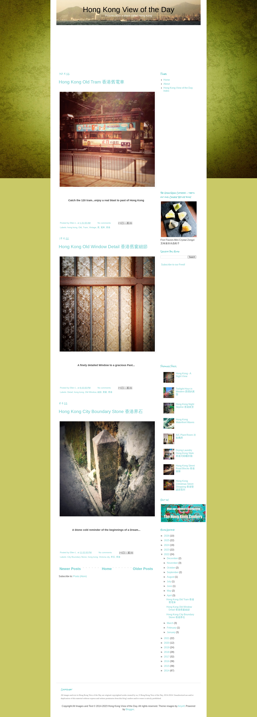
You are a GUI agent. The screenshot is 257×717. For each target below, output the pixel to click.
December (172, 558)
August (171, 577)
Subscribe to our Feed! (172, 264)
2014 (167, 670)
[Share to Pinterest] (130, 223)
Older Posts (143, 569)
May (169, 590)
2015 (167, 666)
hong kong (72, 227)
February (172, 627)
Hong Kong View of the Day (128, 9)
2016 (167, 661)
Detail (70, 392)
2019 (167, 647)
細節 (99, 392)
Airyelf (181, 706)
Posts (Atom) (80, 576)
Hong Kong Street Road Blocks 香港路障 (185, 468)
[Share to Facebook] (128, 223)
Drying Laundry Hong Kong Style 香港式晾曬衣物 (185, 453)
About (166, 84)
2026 (167, 535)
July (169, 581)
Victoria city (104, 557)
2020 (167, 643)
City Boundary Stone (77, 557)
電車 (103, 227)
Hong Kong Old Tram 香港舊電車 (91, 81)
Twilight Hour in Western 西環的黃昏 (185, 391)
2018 (167, 652)
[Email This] (119, 223)
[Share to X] (125, 223)
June (170, 586)
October (171, 567)
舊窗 (105, 392)
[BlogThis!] (122, 223)
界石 (113, 557)
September (173, 572)
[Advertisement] (128, 46)
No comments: (105, 223)
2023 (167, 549)
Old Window (90, 392)
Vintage (92, 227)
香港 (108, 227)
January (171, 632)
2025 (167, 540)
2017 (167, 656)
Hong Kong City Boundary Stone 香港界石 (101, 411)
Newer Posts (70, 569)
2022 (167, 554)
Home (107, 569)
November (172, 563)
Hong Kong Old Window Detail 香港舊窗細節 (103, 246)
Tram (85, 227)
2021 (167, 638)
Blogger (130, 709)
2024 (167, 545)
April (169, 595)
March (170, 623)
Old (80, 227)
